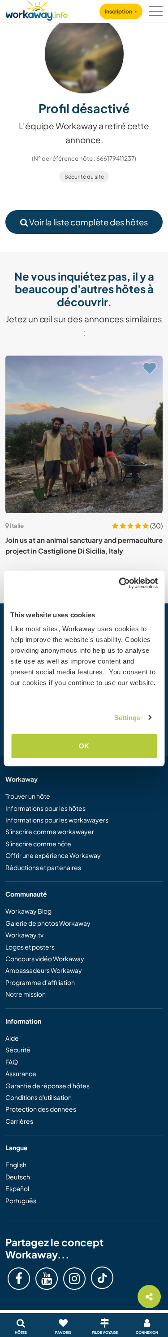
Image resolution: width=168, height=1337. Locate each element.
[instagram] (74, 1278)
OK (84, 746)
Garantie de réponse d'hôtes (47, 1086)
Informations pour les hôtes (45, 808)
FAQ (11, 1062)
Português (20, 1200)
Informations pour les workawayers (56, 820)
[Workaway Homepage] (36, 9)
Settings (127, 717)
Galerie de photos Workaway (47, 923)
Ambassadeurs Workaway (43, 970)
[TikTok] (102, 1278)
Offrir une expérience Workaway (53, 855)
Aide (12, 1038)
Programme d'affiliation (40, 982)
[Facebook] (19, 1278)
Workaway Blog (28, 911)
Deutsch (17, 1177)
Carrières (19, 1121)
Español (17, 1188)
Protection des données (40, 1109)
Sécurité (17, 1050)
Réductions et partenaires (43, 867)
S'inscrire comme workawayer (49, 831)
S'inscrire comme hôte (38, 844)
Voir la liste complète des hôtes (88, 222)
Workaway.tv (24, 935)
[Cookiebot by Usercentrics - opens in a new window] (120, 583)
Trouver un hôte (27, 796)
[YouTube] (46, 1278)
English (15, 1165)
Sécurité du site (84, 176)
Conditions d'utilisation (38, 1097)
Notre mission (25, 994)
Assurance (20, 1073)
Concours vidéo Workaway (44, 958)
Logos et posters (30, 947)
